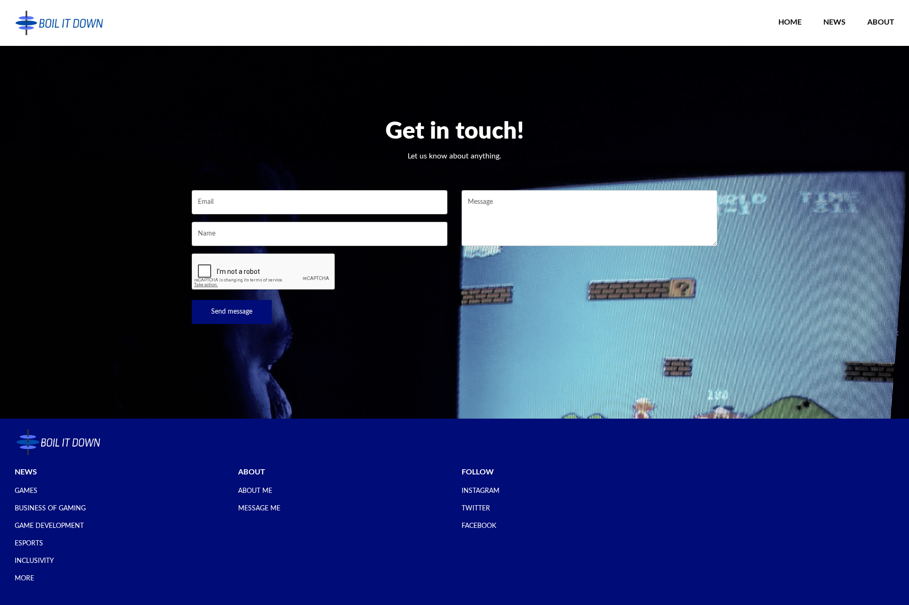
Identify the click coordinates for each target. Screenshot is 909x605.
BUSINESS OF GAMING (50, 508)
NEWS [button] (834, 22)
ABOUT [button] (880, 22)
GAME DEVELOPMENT (49, 526)
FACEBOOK (479, 526)
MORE (24, 578)
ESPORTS (29, 543)
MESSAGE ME (259, 508)
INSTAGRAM (480, 491)
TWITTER (476, 508)
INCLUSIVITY (34, 561)
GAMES (26, 491)
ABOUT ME (255, 491)
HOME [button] (790, 22)
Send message (231, 311)
